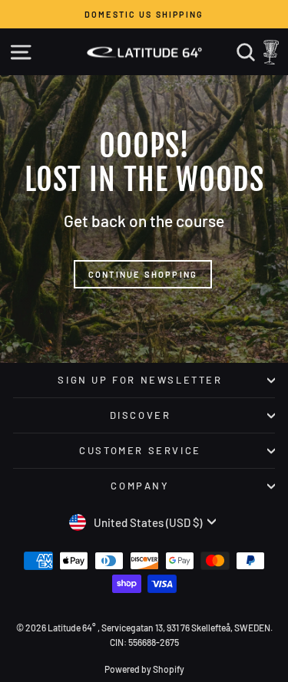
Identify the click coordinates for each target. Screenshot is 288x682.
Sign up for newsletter (140, 380)
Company (140, 485)
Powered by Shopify (144, 669)
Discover (140, 415)
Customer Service (140, 450)
